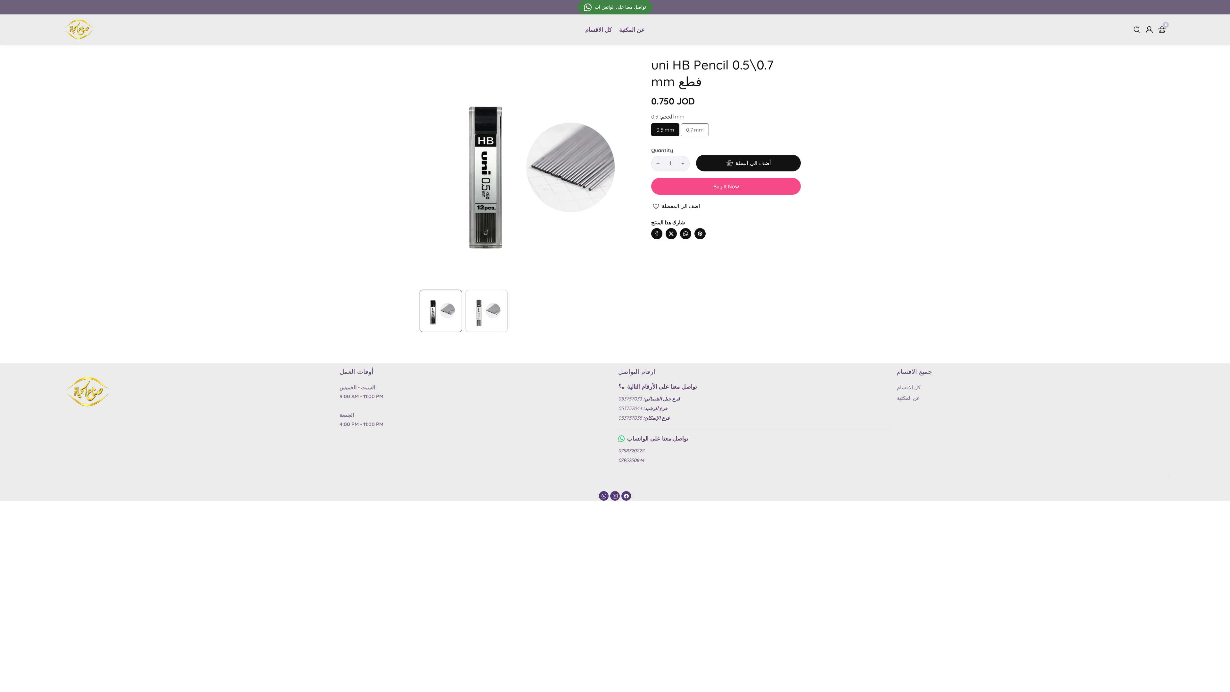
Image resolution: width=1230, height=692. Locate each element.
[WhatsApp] (604, 496)
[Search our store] (1138, 30)
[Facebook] (626, 496)
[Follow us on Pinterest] (700, 233)
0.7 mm (695, 131)
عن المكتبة (632, 29)
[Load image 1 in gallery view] (441, 311)
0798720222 (631, 451)
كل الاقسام (598, 29)
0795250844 (631, 460)
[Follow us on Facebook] (656, 233)
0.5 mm (665, 131)
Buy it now (726, 186)
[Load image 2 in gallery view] (486, 311)
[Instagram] (615, 496)
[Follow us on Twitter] (671, 233)
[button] (712, 227)
